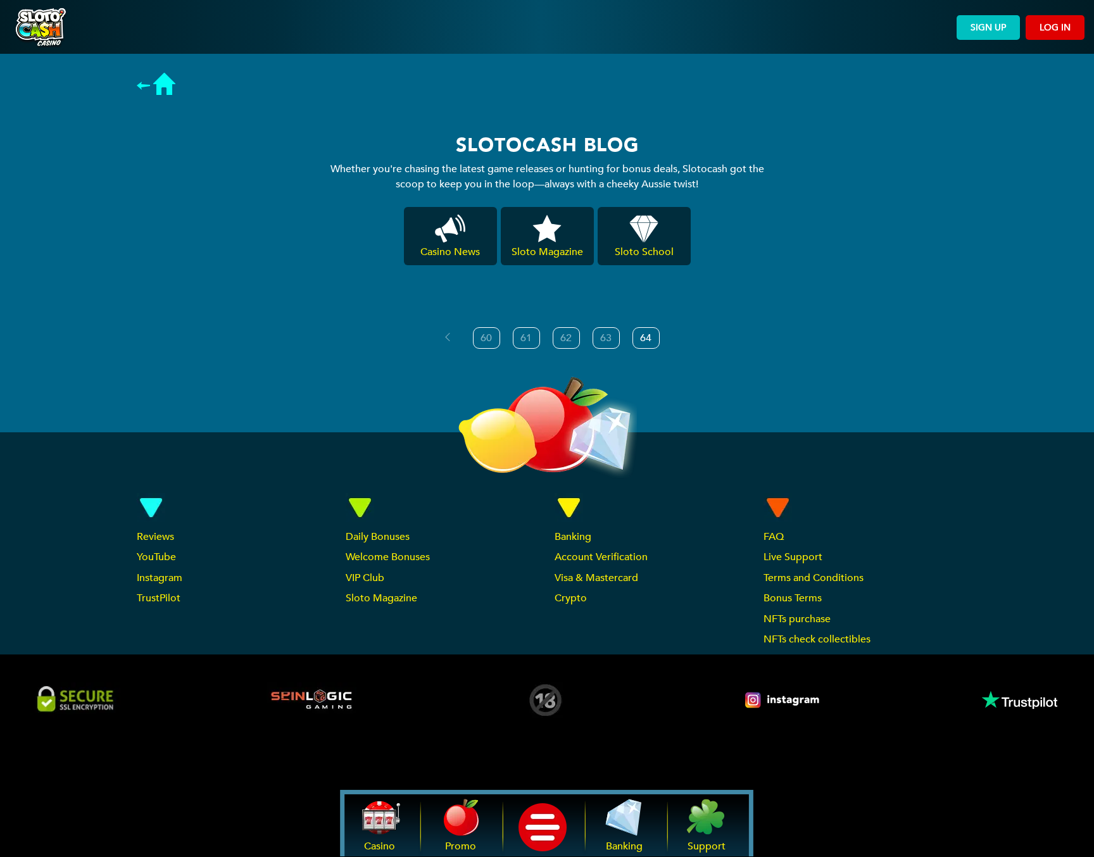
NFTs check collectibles (817, 639)
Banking (573, 537)
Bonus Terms (793, 598)
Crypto (571, 598)
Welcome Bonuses (388, 557)
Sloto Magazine (381, 598)
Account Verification (601, 557)
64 (645, 338)
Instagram (159, 578)
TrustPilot (158, 598)
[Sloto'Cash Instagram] (783, 700)
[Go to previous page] (448, 337)
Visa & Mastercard (596, 578)
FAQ (774, 537)
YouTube (156, 557)
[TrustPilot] (1019, 700)
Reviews (155, 537)
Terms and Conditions (814, 578)
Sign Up (988, 28)
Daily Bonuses (378, 537)
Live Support (793, 557)
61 (526, 338)
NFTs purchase (797, 619)
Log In (1055, 28)
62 (566, 338)
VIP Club (365, 578)
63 (606, 338)
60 (486, 338)
